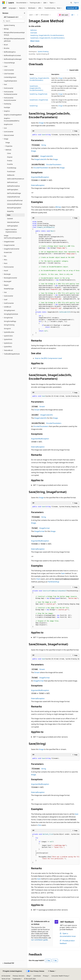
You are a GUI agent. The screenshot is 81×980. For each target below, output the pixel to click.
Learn (31, 15)
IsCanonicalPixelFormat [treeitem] (15, 200)
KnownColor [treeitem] (8, 252)
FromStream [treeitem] (11, 171)
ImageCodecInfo (46, 156)
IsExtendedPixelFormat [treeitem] (14, 204)
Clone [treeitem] (9, 153)
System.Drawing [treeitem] (9, 25)
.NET (36, 15)
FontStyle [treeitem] (7, 107)
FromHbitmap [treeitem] (11, 168)
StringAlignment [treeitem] (9, 310)
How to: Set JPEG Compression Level (48, 358)
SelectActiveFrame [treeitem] (13, 222)
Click (39, 825)
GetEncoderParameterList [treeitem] (15, 179)
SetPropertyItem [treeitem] (12, 226)
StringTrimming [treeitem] (9, 325)
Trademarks (16, 979)
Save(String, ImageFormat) (38, 94)
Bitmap (58, 207)
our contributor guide (39, 940)
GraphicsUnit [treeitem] (8, 124)
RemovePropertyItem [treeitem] (14, 208)
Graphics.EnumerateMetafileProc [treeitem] (11, 119)
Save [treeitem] (8, 215)
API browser (45, 15)
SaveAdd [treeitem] (10, 218)
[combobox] (13, 17)
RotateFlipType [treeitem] (9, 289)
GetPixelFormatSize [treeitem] (13, 186)
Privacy (45, 976)
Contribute (37, 976)
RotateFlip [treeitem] (10, 211)
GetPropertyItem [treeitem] (12, 190)
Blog (28, 976)
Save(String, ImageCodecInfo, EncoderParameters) (47, 35)
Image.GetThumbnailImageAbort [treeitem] (12, 237)
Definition (33, 30)
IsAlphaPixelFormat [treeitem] (13, 197)
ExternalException (38, 185)
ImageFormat (44, 528)
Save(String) (34, 106)
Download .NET (72, 8)
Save (63, 573)
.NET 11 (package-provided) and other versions (50, 368)
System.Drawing (43, 51)
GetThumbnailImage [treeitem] (14, 193)
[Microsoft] (3, 2)
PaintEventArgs (53, 582)
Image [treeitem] (8, 142)
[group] (55, 135)
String (43, 145)
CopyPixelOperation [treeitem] (10, 81)
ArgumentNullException (40, 177)
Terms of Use (6, 979)
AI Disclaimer (6, 976)
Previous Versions (18, 976)
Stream (42, 406)
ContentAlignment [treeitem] (10, 77)
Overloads (33, 33)
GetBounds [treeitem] (10, 175)
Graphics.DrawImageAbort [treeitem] (13, 115)
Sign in (76, 2)
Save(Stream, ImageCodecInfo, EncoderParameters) (47, 38)
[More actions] (77, 14)
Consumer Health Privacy (59, 976)
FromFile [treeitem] (10, 164)
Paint (38, 579)
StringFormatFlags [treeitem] (10, 321)
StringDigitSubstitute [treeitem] (11, 314)
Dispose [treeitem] (9, 157)
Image (60, 78)
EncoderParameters (53, 164)
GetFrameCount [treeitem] (12, 182)
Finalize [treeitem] (9, 161)
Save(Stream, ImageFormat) (39, 100)
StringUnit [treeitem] (7, 328)
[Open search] (71, 2)
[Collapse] (24, 13)
